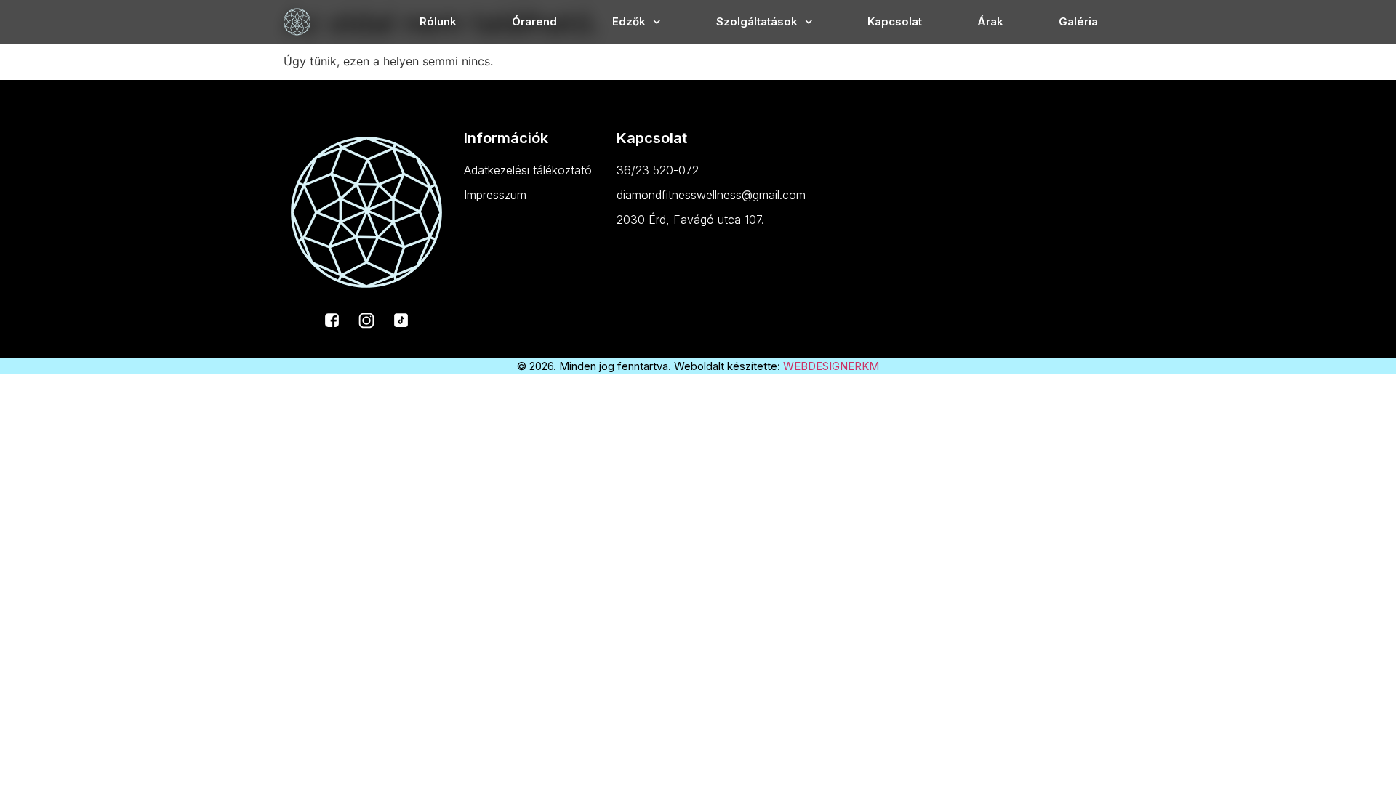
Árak (990, 21)
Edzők (629, 21)
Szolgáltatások (757, 21)
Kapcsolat (894, 21)
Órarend (534, 21)
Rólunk (438, 21)
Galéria (1078, 21)
